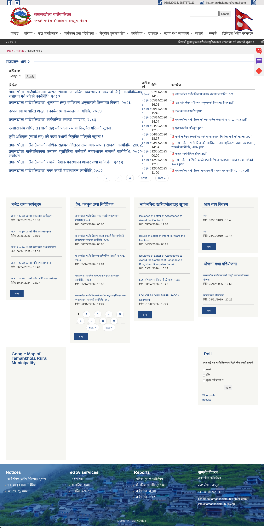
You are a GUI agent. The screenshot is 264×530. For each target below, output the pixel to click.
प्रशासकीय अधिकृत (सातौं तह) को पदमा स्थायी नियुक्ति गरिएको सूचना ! (61, 128)
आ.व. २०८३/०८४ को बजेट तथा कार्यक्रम (31, 215)
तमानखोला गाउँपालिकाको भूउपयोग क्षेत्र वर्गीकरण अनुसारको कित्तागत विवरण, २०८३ (70, 102)
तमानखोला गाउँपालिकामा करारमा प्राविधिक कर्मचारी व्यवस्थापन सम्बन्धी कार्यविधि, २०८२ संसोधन (75, 153)
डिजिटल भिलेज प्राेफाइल (237, 33)
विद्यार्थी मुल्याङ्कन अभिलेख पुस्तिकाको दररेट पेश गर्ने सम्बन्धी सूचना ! (209, 42)
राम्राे (208, 369)
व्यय (205, 215)
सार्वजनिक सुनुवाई (146, 491)
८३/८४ (146, 94)
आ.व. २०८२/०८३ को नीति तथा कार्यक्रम (31, 262)
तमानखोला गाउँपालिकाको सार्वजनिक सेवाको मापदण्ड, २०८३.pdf (211, 119)
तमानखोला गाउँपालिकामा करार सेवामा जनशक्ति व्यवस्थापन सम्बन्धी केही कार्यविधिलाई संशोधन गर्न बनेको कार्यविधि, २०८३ (75, 94)
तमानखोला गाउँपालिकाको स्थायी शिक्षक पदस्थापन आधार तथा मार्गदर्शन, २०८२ (66, 162)
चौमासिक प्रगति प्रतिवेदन (151, 485)
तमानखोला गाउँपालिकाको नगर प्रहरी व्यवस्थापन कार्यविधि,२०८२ (56, 170)
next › (144, 178)
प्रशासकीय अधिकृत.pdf (188, 128)
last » (162, 178)
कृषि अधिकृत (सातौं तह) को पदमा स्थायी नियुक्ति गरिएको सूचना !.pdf (213, 136)
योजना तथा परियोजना (213, 295)
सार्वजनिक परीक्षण (146, 497)
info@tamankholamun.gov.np (216, 503)
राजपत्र (153, 33)
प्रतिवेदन (136, 33)
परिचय (28, 33)
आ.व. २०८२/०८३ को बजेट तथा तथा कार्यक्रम (33, 247)
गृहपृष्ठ (15, 33)
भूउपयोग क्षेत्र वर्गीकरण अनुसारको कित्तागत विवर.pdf (204, 102)
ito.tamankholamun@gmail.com (227, 498)
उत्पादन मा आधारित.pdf (188, 111)
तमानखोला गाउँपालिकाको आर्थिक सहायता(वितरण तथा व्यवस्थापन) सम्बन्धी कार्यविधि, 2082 (75, 145)
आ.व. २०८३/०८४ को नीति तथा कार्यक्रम (31, 231)
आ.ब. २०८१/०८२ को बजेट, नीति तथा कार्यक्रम (34, 278)
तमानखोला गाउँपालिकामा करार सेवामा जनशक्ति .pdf (204, 94)
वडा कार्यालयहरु (48, 33)
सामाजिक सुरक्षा (81, 485)
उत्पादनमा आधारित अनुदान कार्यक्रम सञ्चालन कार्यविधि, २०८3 (55, 111)
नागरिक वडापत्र (81, 491)
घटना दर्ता (77, 479)
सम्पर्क (212, 33)
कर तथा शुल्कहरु (18, 491)
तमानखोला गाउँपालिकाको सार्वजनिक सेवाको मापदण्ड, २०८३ (52, 119)
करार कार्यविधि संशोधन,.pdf (190, 153)
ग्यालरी (199, 33)
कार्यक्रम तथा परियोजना (79, 33)
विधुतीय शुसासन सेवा (112, 33)
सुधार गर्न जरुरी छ (214, 380)
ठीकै (208, 374)
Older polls (208, 395)
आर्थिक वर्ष (14, 70)
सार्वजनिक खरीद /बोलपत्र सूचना (27, 479)
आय (205, 231)
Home (9, 50)
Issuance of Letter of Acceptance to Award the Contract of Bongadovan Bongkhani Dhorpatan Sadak (160, 260)
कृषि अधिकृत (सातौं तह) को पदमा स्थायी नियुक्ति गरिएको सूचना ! (56, 136)
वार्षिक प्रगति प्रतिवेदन (149, 479)
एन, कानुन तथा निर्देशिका (22, 485)
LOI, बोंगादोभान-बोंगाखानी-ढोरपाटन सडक (159, 279)
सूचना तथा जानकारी (176, 33)
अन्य (16, 293)
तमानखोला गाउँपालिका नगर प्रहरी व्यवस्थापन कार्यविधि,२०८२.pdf (212, 170)
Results (206, 399)
